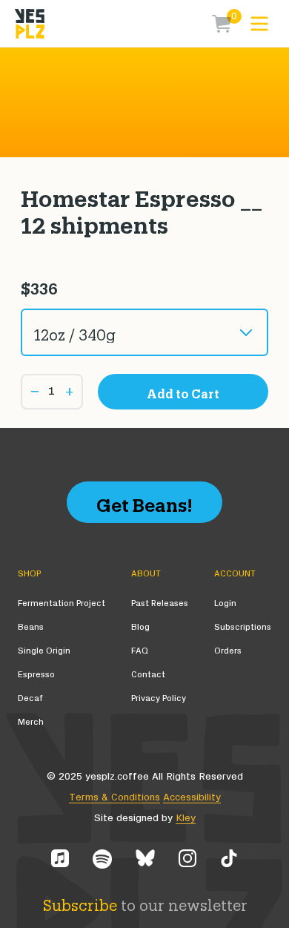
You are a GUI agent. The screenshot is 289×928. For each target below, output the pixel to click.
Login (225, 603)
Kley (186, 818)
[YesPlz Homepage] (29, 24)
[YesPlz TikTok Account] (229, 859)
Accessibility (192, 797)
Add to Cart (183, 391)
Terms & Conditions (114, 797)
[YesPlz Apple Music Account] (60, 859)
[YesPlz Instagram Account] (187, 859)
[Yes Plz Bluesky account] (145, 859)
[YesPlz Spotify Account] (102, 859)
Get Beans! (144, 502)
